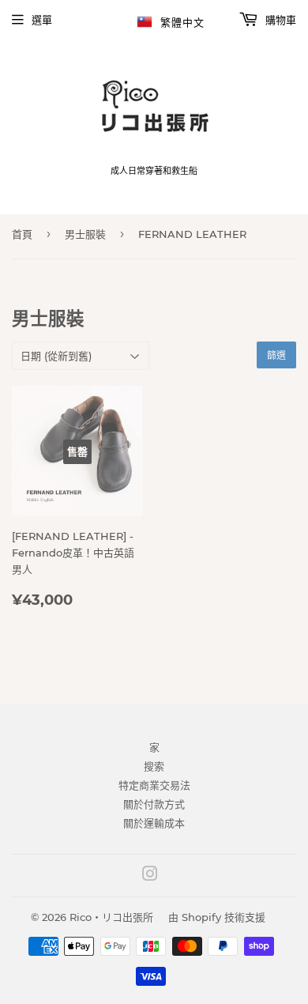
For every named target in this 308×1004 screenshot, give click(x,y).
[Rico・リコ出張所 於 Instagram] (150, 876)
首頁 (22, 234)
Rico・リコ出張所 (111, 917)
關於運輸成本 (154, 823)
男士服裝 (85, 234)
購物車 (279, 19)
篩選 (276, 355)
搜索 (154, 766)
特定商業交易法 (154, 785)
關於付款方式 (154, 804)
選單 (42, 19)
